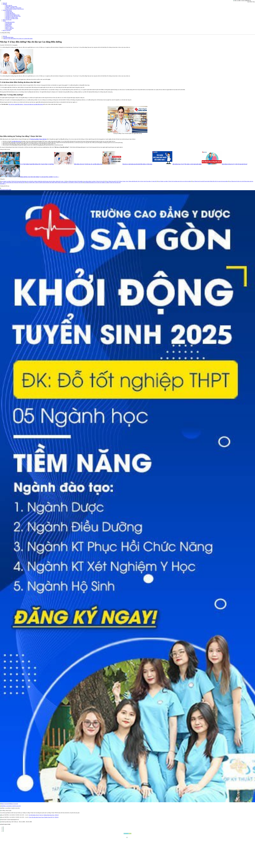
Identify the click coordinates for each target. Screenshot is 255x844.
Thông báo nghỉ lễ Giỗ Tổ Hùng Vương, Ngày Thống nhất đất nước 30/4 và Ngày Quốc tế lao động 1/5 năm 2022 (132, 181)
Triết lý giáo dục (8, 5)
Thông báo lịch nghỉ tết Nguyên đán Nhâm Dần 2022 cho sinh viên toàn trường (211, 181)
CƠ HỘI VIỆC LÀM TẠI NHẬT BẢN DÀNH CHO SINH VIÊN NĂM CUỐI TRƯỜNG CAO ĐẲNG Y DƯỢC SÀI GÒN (55, 182)
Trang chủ (5, 3)
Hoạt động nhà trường (10, 22)
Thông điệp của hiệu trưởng (11, 6)
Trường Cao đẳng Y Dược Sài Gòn (38, 139)
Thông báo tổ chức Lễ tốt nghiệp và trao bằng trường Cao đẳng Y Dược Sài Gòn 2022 (86, 181)
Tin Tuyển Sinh (8, 23)
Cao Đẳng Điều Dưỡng (8, 37)
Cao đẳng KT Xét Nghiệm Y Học (12, 14)
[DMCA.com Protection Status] (127, 833)
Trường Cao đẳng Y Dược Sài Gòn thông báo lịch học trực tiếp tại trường (175, 181)
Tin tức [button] (4, 20)
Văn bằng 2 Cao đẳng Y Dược (11, 18)
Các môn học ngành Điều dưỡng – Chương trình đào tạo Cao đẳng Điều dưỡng (26, 104)
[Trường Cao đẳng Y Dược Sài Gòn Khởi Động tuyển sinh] (127, 496)
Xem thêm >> (56, 176)
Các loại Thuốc (8, 29)
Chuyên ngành (8, 189)
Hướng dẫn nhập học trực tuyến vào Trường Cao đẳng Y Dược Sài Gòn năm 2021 (103, 182)
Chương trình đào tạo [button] (7, 10)
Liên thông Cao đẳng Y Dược (11, 17)
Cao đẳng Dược (8, 11)
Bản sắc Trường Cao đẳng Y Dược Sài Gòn (14, 8)
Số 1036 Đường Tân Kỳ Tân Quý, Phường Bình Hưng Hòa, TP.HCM (44, 815)
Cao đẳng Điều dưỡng (16, 141)
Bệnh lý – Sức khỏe (9, 28)
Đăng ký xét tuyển (6, 30)
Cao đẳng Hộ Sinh (9, 12)
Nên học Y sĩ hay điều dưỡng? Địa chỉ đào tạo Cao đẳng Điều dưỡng (18, 38)
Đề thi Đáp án (8, 25)
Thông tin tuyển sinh (7, 19)
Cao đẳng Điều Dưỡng (10, 13)
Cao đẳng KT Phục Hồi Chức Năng (13, 16)
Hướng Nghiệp (8, 24)
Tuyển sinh (2, 189)
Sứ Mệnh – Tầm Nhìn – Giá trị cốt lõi (13, 7)
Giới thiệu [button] (5, 4)
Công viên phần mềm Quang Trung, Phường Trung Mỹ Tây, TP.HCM (43, 817)
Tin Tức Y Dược (8, 26)
